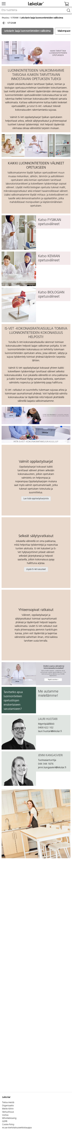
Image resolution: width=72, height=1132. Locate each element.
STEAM (14, 17)
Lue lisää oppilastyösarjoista (36, 499)
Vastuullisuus (8, 1112)
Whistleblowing (9, 1118)
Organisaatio (8, 1106)
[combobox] (36, 10)
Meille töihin (8, 1109)
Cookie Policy (8, 1125)
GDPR (4, 1121)
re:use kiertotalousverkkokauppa (17, 1128)
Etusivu (5, 17)
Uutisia (5, 1115)
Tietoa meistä (8, 1103)
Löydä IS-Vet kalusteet (36, 569)
